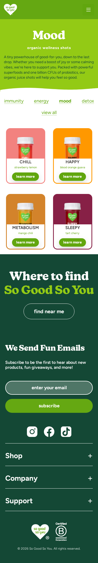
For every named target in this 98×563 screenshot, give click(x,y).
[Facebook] (49, 431)
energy (41, 101)
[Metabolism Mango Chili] (25, 220)
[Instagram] (32, 431)
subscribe (49, 406)
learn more (25, 176)
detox (88, 101)
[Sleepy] (73, 220)
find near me (49, 311)
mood (65, 101)
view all (49, 112)
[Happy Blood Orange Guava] (73, 155)
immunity (14, 101)
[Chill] (25, 155)
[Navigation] (88, 9)
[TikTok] (66, 431)
